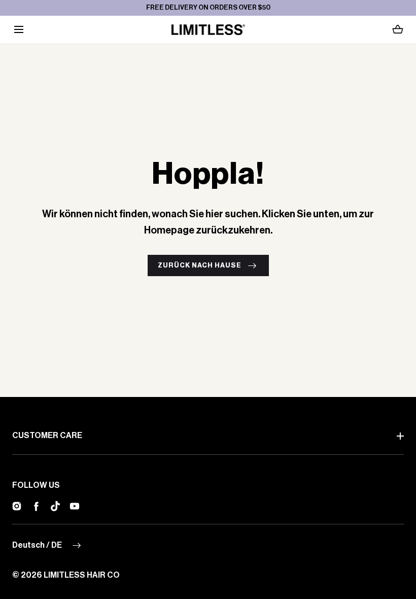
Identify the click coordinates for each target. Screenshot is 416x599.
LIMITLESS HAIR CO (82, 575)
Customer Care (47, 435)
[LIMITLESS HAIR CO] (208, 30)
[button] (18, 29)
